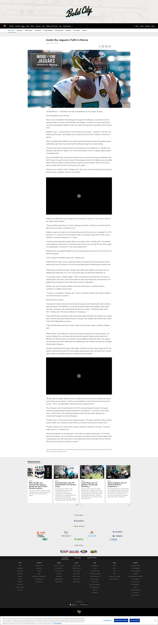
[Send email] (106, 47)
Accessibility (59, 576)
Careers (135, 587)
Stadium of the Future (59, 565)
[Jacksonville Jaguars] (79, 612)
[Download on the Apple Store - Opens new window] (73, 604)
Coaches (20, 576)
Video (114, 570)
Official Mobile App (135, 565)
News (114, 565)
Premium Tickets (76, 576)
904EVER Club (95, 592)
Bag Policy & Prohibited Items (39, 576)
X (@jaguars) (135, 573)
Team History (20, 584)
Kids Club (95, 589)
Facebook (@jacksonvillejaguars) (135, 576)
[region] (79, 620)
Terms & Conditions (135, 595)
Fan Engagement (95, 565)
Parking (39, 570)
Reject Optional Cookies (121, 620)
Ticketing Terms (76, 579)
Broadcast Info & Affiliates (114, 576)
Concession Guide (39, 579)
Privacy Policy (135, 592)
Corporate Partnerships (135, 589)
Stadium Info (39, 568)
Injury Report (20, 570)
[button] (79, 196)
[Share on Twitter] (103, 47)
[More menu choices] (72, 26)
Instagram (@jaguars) (135, 570)
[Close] (155, 620)
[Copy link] (109, 46)
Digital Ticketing (76, 581)
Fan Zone (95, 568)
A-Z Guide (59, 573)
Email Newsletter (135, 584)
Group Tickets (76, 573)
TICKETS (76, 562)
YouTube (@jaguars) (135, 568)
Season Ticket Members (95, 584)
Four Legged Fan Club (95, 587)
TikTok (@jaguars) (135, 579)
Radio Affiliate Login (114, 579)
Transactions (20, 568)
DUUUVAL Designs (95, 579)
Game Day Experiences (95, 576)
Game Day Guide (39, 565)
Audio (114, 573)
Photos (114, 568)
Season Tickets (76, 570)
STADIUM (59, 562)
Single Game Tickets (76, 568)
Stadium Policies (59, 581)
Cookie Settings (108, 620)
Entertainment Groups (95, 570)
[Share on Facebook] (99, 47)
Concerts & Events (59, 570)
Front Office (20, 581)
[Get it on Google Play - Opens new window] (84, 605)
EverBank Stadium (59, 579)
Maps (39, 573)
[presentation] (129, 505)
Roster (20, 565)
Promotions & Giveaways (94, 573)
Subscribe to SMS (135, 581)
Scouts (19, 579)
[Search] (134, 26)
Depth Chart (20, 573)
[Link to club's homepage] (5, 26)
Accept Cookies (135, 620)
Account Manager (76, 565)
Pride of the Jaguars (19, 587)
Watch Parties (39, 581)
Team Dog (20, 589)
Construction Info (59, 568)
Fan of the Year (95, 581)
